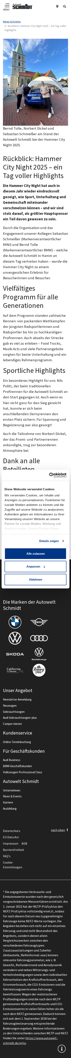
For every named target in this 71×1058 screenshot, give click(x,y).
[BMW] (15, 622)
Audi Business (11, 760)
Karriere (8, 802)
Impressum (10, 843)
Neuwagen (10, 705)
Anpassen (33, 566)
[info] (61, 1048)
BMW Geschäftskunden (17, 766)
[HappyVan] (39, 670)
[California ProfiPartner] (15, 670)
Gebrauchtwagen (14, 712)
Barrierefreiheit (13, 850)
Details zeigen (49, 541)
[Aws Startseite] (22, 6)
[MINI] (39, 622)
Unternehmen (11, 790)
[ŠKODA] (15, 654)
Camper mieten (12, 724)
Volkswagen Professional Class (22, 772)
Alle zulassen (35, 553)
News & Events (12, 796)
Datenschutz (11, 831)
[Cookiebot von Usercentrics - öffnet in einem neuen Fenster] (50, 475)
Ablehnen (35, 579)
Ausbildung (10, 808)
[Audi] (39, 638)
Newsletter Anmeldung (17, 699)
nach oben (58, 830)
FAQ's (6, 856)
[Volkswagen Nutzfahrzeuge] (39, 654)
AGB (24, 843)
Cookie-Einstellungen (12, 864)
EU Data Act (11, 837)
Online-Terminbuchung (17, 742)
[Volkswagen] (15, 638)
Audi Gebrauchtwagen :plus (20, 717)
